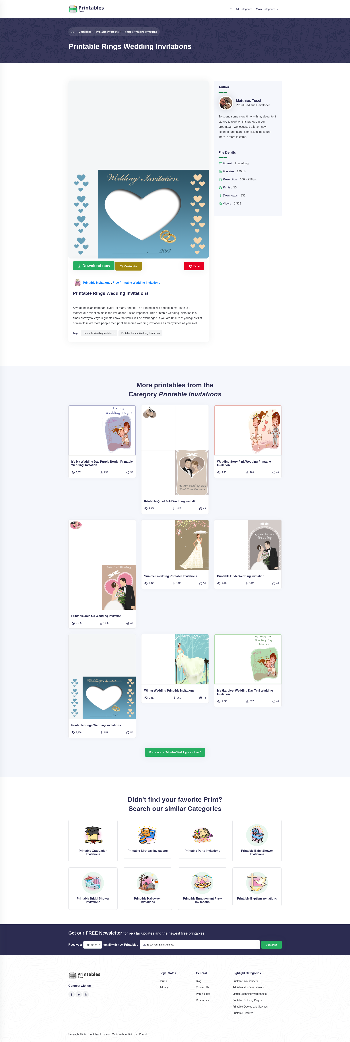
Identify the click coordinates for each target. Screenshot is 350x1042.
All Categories (244, 9)
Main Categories (266, 9)
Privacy (164, 987)
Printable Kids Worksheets (248, 987)
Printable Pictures (242, 1012)
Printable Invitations (97, 282)
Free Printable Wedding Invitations (136, 282)
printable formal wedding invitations (140, 333)
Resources (202, 1000)
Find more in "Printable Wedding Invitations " (175, 752)
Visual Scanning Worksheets (249, 993)
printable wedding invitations (99, 333)
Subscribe (271, 944)
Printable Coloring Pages (247, 1000)
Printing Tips (203, 993)
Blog (198, 981)
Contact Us (202, 987)
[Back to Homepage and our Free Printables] (72, 31)
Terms (163, 981)
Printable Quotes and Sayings (250, 1006)
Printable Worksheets (245, 981)
